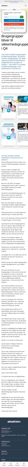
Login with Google (14, 24)
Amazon (19, 141)
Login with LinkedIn (14, 20)
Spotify (19, 140)
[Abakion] (4, 6)
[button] (17, 101)
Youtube (23, 140)
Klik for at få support (14, 2)
